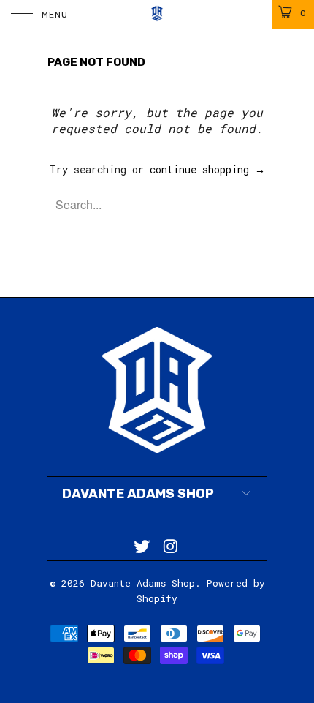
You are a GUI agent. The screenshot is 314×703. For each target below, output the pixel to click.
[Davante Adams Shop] (157, 14)
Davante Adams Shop (143, 583)
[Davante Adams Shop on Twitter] (142, 546)
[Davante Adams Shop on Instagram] (171, 546)
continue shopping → (207, 169)
